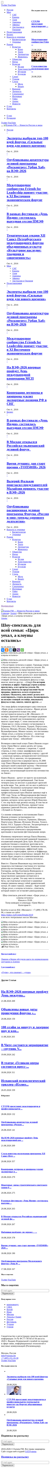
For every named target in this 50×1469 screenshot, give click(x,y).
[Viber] (18, 650)
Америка (16, 22)
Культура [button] (16, 539)
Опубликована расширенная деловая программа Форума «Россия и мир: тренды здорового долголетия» (28, 514)
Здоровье (16, 42)
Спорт (15, 76)
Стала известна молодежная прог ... (40, 68)
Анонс (15, 101)
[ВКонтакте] (2, 650)
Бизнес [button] (10, 412)
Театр (20, 52)
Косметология (19, 39)
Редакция (11, 118)
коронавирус (13, 1304)
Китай (10, 1309)
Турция (10, 1324)
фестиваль (11, 1322)
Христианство (24, 69)
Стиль (15, 81)
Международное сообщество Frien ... (40, 42)
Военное (16, 89)
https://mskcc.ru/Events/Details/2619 (17, 915)
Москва (10, 1314)
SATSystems (30, 1451)
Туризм (15, 79)
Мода (20, 84)
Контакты (11, 109)
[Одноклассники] (6, 650)
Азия (14, 20)
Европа (15, 17)
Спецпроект (18, 94)
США (9, 1307)
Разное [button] (10, 537)
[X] (14, 650)
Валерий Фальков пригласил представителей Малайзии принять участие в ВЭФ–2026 (28, 486)
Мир (9, 12)
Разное (10, 44)
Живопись (23, 57)
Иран (9, 1312)
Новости (16, 104)
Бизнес (10, 34)
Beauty (21, 86)
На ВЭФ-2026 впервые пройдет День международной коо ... (19, 1139)
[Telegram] (10, 650)
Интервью (17, 96)
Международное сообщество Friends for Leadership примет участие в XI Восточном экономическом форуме (27, 192)
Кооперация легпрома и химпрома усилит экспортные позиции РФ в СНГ (27, 398)
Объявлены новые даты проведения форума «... (19, 1011)
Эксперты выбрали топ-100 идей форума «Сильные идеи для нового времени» (27, 141)
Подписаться (7, 606)
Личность (16, 91)
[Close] (2, 2)
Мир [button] (9, 266)
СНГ (14, 15)
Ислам (21, 67)
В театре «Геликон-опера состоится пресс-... (20, 1064)
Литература (23, 54)
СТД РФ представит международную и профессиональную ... (20, 1107)
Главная (5, 613)
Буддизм (22, 74)
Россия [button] (10, 130)
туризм (10, 1327)
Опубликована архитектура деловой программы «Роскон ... (19, 1123)
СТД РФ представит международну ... (39, 23)
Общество (17, 59)
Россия (10, 10)
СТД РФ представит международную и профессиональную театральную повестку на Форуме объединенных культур (26, 1403)
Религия (16, 64)
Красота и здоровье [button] (16, 529)
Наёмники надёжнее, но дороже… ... (19, 1232)
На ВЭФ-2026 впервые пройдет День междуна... (24, 993)
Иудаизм (22, 71)
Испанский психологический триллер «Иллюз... (23, 1082)
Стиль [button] (15, 574)
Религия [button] (16, 557)
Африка (16, 24)
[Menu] (2, 609)
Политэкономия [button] (14, 283)
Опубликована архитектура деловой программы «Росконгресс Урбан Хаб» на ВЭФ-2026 (28, 165)
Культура (16, 47)
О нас (9, 106)
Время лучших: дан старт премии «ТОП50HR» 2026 (26, 465)
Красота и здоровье (16, 37)
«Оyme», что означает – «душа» (16, 972)
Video (15, 99)
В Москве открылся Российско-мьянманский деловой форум (25, 445)
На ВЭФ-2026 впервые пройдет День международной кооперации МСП (24, 372)
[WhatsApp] (22, 650)
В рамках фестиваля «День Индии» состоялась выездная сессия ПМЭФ (27, 217)
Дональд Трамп (14, 1317)
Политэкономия (14, 32)
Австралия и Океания (18, 28)
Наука (15, 62)
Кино (20, 49)
